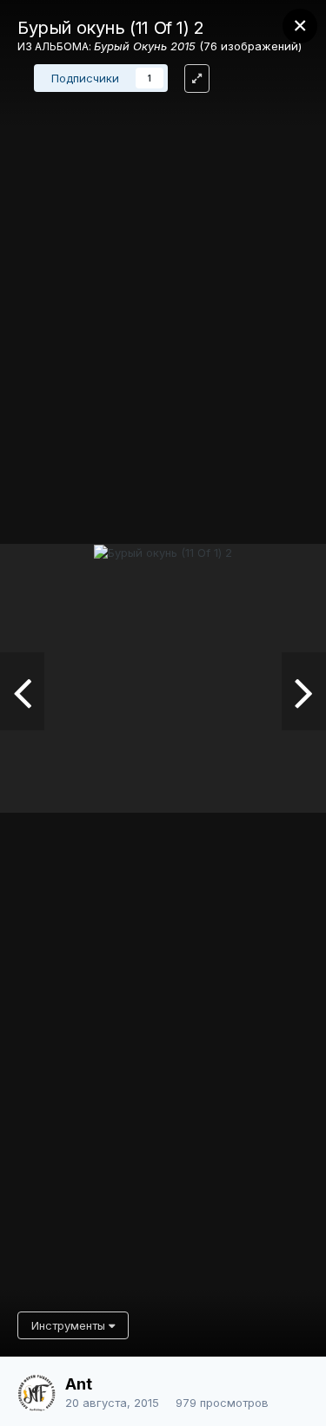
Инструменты (70, 1325)
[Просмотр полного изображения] (197, 78)
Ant (78, 1384)
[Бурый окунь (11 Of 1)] (304, 691)
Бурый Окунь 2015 (145, 46)
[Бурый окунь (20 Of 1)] (22, 691)
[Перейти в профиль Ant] (36, 1393)
